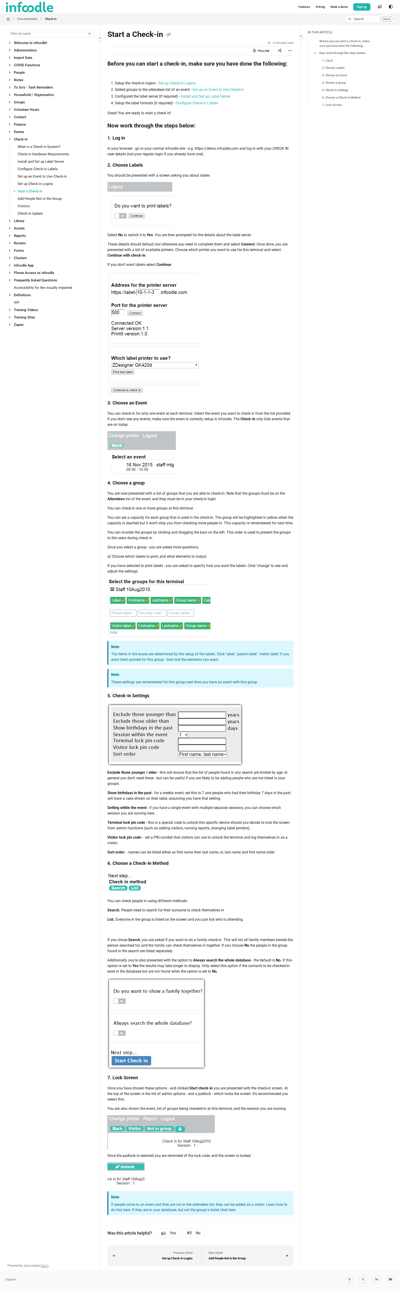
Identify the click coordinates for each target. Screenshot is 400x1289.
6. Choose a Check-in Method (341, 97)
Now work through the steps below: (342, 53)
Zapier (19, 325)
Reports (20, 236)
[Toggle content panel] (301, 36)
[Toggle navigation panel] (100, 38)
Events (19, 132)
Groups (19, 102)
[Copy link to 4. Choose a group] (152, 483)
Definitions (22, 295)
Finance (20, 124)
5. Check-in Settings (335, 90)
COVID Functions (27, 65)
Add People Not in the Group (40, 199)
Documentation (27, 19)
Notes (18, 80)
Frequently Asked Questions (35, 280)
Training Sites (24, 317)
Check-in (50, 19)
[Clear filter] (89, 33)
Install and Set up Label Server (41, 161)
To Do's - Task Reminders (33, 87)
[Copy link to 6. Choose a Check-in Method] (176, 863)
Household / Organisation (34, 95)
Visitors (24, 206)
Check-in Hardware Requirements (43, 154)
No (198, 1233)
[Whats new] (379, 7)
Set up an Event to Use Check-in (42, 176)
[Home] (29, 7)
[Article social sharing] (279, 51)
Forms (19, 250)
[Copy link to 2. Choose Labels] (150, 165)
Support (11, 1279)
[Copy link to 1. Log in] (132, 138)
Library (19, 221)
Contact (20, 117)
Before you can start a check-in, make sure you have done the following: (344, 43)
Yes (173, 1233)
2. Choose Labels (333, 68)
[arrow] (315, 53)
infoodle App (24, 265)
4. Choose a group (334, 82)
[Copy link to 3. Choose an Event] (154, 403)
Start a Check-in (30, 191)
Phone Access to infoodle (34, 273)
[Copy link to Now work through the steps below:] (203, 126)
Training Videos (26, 310)
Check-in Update (30, 213)
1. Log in (327, 60)
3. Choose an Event (334, 75)
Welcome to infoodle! (30, 43)
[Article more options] (290, 51)
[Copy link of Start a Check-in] (168, 34)
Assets (19, 228)
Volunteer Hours (26, 110)
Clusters (20, 258)
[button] (369, 19)
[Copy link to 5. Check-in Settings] (156, 696)
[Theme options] (390, 7)
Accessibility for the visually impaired (43, 288)
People (19, 72)
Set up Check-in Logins (35, 184)
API (16, 302)
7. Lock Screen (332, 105)
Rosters (20, 243)
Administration (25, 50)
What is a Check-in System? (39, 147)
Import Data (23, 58)
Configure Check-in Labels (38, 169)
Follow (263, 51)
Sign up (362, 7)
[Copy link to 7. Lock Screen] (145, 1078)
